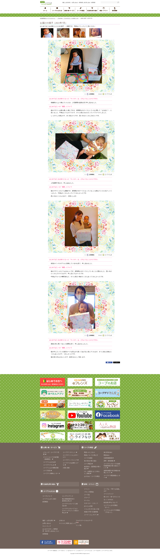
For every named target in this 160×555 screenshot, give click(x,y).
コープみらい (61, 550)
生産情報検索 (108, 458)
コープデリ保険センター (50, 473)
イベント (87, 489)
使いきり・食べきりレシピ (112, 497)
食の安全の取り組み (90, 461)
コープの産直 (88, 458)
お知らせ (62, 520)
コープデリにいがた (107, 550)
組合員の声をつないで (110, 502)
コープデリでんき (48, 465)
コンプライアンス (67, 496)
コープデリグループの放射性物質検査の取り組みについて (112, 466)
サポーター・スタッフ (91, 503)
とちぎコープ (80, 550)
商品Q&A (106, 455)
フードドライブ (108, 494)
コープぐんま (88, 550)
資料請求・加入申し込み (84, 2)
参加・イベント (89, 484)
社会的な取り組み (49, 484)
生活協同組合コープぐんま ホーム (47, 18)
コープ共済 (46, 470)
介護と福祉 (66, 468)
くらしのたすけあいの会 (91, 509)
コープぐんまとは (49, 491)
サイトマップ (46, 526)
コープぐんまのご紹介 (49, 499)
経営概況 (45, 502)
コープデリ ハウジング (70, 460)
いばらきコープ (71, 550)
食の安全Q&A (108, 452)
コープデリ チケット (69, 452)
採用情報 (93, 2)
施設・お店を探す (66, 2)
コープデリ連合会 (52, 550)
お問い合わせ (75, 2)
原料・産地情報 (108, 461)
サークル (87, 500)
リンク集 (78, 525)
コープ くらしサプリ (90, 515)
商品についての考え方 (91, 455)
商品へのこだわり (89, 452)
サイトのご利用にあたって (67, 523)
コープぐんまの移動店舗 (50, 468)
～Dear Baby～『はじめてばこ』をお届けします (67, 18)
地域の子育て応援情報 (91, 512)
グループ (87, 497)
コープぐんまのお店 (49, 462)
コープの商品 (88, 447)
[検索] (118, 2)
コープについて (47, 496)
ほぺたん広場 (88, 506)
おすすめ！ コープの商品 (92, 476)
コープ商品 (87, 464)
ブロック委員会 (89, 492)
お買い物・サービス (50, 447)
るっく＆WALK (108, 499)
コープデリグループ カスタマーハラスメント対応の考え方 (70, 510)
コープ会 (87, 495)
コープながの (97, 550)
